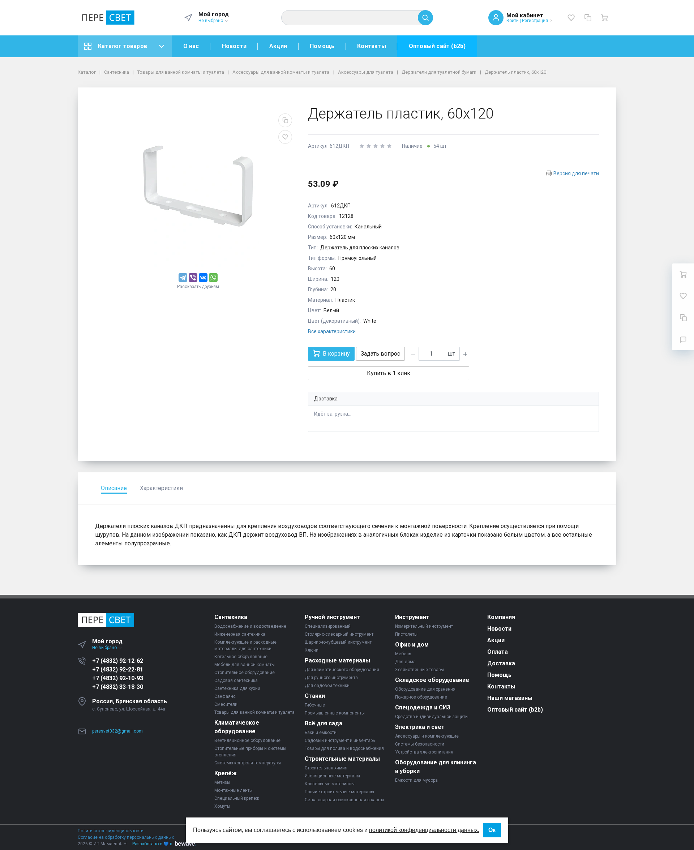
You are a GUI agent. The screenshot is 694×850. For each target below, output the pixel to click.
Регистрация (535, 20)
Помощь (322, 46)
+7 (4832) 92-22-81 (117, 669)
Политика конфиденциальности (110, 830)
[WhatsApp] (213, 277)
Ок (492, 830)
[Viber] (193, 277)
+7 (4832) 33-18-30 (117, 686)
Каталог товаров (122, 46)
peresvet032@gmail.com (117, 731)
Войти (512, 20)
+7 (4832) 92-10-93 (117, 678)
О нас (191, 46)
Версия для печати (576, 173)
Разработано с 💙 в (152, 843)
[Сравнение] (588, 18)
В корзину (336, 353)
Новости (234, 46)
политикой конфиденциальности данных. (424, 830)
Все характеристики (332, 331)
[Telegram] (183, 277)
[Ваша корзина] (604, 18)
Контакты (371, 46)
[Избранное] (571, 18)
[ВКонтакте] (203, 277)
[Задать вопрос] (683, 339)
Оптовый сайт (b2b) (437, 46)
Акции (278, 46)
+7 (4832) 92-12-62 (117, 660)
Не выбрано (211, 20)
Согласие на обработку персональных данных (126, 837)
